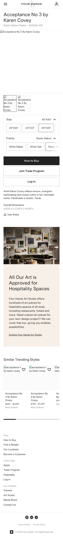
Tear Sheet (13, 214)
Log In (32, 181)
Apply (7, 465)
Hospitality (9, 474)
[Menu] (6, 4)
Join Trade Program (31, 171)
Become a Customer (15, 454)
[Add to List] (23, 369)
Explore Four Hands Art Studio (25, 334)
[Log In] (56, 4)
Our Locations (11, 449)
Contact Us (10, 504)
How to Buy (31, 160)
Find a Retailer (11, 444)
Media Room (10, 500)
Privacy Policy (39, 525)
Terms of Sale (24, 525)
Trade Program (12, 470)
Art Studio (9, 495)
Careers (8, 490)
